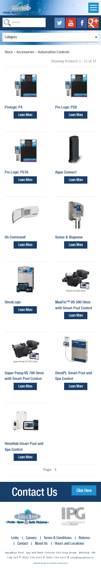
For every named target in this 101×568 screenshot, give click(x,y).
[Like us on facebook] (82, 23)
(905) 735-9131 (32, 557)
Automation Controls (53, 52)
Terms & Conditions (58, 538)
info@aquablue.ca (81, 557)
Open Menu (93, 8)
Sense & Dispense (69, 237)
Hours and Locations (69, 543)
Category (11, 37)
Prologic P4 (13, 107)
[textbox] (24, 22)
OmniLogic (13, 302)
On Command (15, 237)
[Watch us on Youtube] (71, 23)
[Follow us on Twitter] (60, 23)
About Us (41, 543)
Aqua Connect (66, 172)
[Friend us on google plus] (93, 23)
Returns (84, 538)
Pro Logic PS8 (66, 107)
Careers (31, 538)
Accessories (25, 52)
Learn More (25, 115)
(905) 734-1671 (56, 557)
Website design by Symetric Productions (50, 563)
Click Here (84, 490)
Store (9, 52)
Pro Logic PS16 (16, 172)
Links (15, 538)
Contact (22, 543)
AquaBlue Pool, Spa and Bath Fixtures (30, 553)
